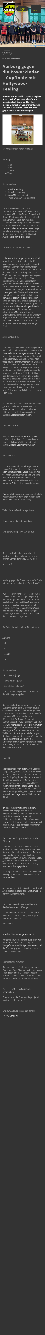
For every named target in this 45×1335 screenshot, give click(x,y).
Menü (35, 10)
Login (22, 9)
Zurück (7, 52)
